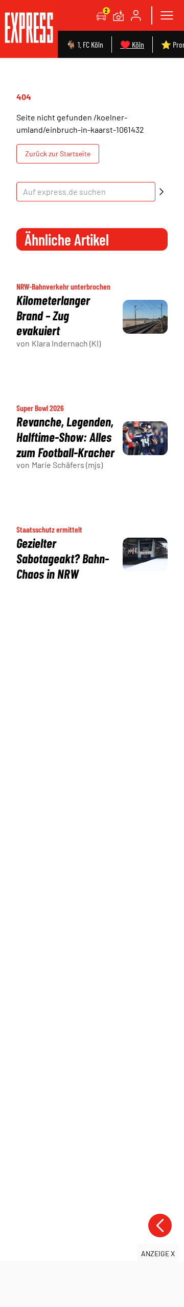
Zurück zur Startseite (57, 153)
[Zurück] (160, 1225)
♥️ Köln (132, 44)
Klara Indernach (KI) (66, 343)
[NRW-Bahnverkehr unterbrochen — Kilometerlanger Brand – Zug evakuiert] (145, 317)
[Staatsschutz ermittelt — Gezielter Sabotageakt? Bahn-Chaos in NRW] (145, 554)
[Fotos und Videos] (118, 15)
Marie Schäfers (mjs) (67, 464)
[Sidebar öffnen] (166, 15)
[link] (29, 29)
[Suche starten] (161, 191)
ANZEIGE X (158, 1253)
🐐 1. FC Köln (84, 44)
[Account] (136, 15)
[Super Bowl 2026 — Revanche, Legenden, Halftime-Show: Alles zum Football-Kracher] (145, 438)
